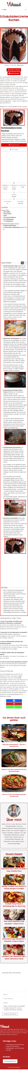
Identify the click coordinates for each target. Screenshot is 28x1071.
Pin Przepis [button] (15, 149)
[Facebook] (14, 700)
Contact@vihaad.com (10, 1061)
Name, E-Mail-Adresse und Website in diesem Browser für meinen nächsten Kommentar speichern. (14, 1008)
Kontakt (8, 1050)
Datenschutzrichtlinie (12, 1046)
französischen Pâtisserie (7, 90)
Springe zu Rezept (14, 70)
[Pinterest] (14, 703)
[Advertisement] (14, 166)
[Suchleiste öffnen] (25, 9)
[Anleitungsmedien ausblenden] (25, 263)
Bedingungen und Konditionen (15, 1048)
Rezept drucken (14, 73)
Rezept (7, 93)
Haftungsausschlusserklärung (15, 1044)
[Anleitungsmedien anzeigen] (22, 263)
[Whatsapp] (14, 707)
